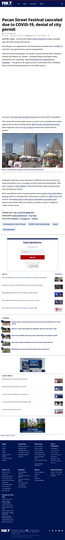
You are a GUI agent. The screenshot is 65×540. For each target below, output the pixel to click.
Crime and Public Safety (6, 455)
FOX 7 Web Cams (23, 483)
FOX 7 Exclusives (54, 445)
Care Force (54, 456)
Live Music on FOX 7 (23, 452)
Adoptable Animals (23, 454)
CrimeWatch (54, 448)
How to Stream (39, 446)
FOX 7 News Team (7, 478)
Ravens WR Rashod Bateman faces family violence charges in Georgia (20, 300)
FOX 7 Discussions (56, 461)
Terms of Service (34, 267)
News (4, 444)
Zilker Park (53, 196)
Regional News (56, 470)
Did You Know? (22, 487)
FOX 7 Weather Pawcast (22, 472)
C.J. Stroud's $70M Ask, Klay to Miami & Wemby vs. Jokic (16, 402)
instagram (56, 530)
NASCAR (37, 478)
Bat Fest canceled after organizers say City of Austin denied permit (23, 169)
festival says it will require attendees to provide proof (34, 199)
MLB (36, 476)
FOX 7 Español (38, 450)
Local (3, 446)
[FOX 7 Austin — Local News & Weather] (7, 4)
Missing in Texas (55, 458)
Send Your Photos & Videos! (23, 480)
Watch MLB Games (7, 505)
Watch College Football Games (6, 502)
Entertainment (9, 229)
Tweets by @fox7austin (7, 435)
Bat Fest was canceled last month (45, 124)
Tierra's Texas (38, 448)
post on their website (17, 186)
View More (58, 274)
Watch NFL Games (7, 499)
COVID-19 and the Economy (39, 224)
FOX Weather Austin (40, 454)
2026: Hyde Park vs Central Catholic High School (15, 379)
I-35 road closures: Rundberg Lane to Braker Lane (15, 394)
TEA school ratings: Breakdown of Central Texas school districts (32, 342)
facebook (49, 530)
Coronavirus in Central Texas (16, 35)
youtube (59, 530)
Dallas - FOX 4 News (56, 472)
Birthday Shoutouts (23, 446)
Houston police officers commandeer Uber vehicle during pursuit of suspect (22, 285)
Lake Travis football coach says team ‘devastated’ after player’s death (34, 335)
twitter (52, 530)
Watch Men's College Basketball (8, 513)
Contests (20, 456)
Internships (5, 482)
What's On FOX (6, 472)
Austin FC (37, 474)
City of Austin (28, 127)
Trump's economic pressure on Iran (11, 409)
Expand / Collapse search (62, 3)
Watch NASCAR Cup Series (7, 507)
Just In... (5, 274)
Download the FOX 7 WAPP (24, 476)
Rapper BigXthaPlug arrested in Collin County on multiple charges (19, 292)
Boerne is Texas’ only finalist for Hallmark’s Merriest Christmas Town (34, 328)
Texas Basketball (39, 480)
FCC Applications (6, 488)
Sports (37, 470)
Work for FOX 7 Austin (8, 480)
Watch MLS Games (7, 522)
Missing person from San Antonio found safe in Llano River (30, 349)
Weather (21, 470)
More (41, 4)
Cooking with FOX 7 (23, 450)
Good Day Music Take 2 (41, 461)
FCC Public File (6, 486)
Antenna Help (5, 490)
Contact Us (5, 474)
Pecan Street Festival (35, 39)
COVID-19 (58, 46)
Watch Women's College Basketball (7, 517)
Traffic (4, 448)
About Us (5, 470)
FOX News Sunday (7, 458)
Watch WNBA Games (8, 520)
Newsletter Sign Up (7, 476)
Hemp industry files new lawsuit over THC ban (14, 386)
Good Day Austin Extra (39, 457)
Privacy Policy (34, 265)
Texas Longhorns (39, 472)
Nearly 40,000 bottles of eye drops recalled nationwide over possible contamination (24, 277)
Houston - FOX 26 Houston (56, 475)
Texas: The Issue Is (56, 454)
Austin (55, 224)
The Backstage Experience (39, 464)
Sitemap (4, 460)
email (62, 530)
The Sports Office (39, 452)
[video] (59, 380)
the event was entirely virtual (22, 117)
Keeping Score (22, 448)
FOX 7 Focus (54, 452)
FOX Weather (22, 485)
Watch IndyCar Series (8, 510)
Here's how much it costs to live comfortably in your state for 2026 (19, 308)
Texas (3, 450)
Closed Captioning (7, 484)
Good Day (22, 444)
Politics (4, 452)
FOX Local (38, 444)
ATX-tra (53, 463)
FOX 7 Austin (5, 35)
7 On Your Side (55, 450)
